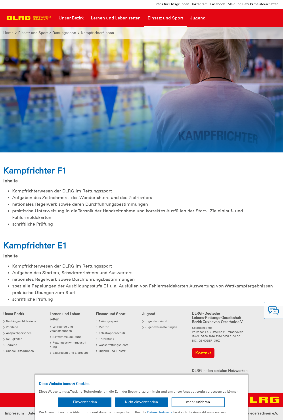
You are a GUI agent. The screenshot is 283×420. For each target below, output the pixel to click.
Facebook (217, 4)
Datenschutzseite (159, 412)
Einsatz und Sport (33, 33)
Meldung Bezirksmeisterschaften (253, 4)
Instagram (200, 4)
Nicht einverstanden (141, 402)
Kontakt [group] (203, 352)
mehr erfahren (198, 402)
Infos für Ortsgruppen (172, 4)
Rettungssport (64, 33)
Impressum (14, 413)
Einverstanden (85, 402)
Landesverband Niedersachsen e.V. (249, 413)
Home (8, 33)
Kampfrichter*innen (97, 33)
